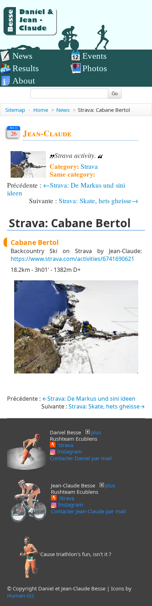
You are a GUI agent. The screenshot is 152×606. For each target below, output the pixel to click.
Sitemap (15, 109)
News (22, 56)
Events (94, 56)
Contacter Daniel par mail (81, 458)
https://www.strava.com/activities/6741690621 (72, 259)
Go (115, 93)
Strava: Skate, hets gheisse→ (98, 200)
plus (96, 432)
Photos (94, 68)
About (23, 80)
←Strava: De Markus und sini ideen (66, 189)
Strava (89, 166)
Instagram (68, 451)
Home (40, 109)
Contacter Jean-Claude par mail (88, 511)
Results (25, 68)
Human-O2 (20, 595)
